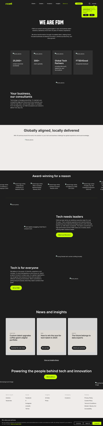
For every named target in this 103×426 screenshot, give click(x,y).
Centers (8, 398)
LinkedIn (27, 406)
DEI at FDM (16, 288)
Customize (78, 423)
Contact (79, 3)
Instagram (28, 403)
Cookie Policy (88, 400)
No (92, 14)
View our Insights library (51, 360)
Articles (47, 398)
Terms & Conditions (90, 403)
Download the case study (18, 348)
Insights (58, 3)
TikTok (27, 409)
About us (65, 3)
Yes (86, 14)
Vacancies (9, 400)
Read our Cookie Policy (16, 424)
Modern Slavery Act (90, 406)
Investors (67, 398)
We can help (45, 348)
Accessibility (88, 409)
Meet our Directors (64, 235)
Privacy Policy (89, 398)
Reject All (88, 423)
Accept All (96, 423)
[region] (51, 422)
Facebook (28, 398)
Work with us (50, 377)
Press (46, 400)
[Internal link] (9, 4)
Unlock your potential (79, 348)
